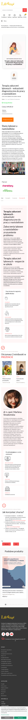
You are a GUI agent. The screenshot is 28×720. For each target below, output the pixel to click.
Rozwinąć (7, 302)
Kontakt (3, 703)
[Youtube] (12, 634)
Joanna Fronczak (6, 382)
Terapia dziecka (4, 669)
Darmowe (3, 689)
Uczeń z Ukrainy (4, 671)
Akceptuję (20, 717)
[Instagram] (8, 634)
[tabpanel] (14, 577)
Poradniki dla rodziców (6, 663)
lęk (16, 544)
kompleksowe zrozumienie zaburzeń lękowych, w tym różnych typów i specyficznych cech (12, 305)
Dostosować (8, 317)
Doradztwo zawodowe (6, 649)
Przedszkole (4, 667)
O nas (2, 701)
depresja (6, 544)
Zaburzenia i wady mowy (6, 673)
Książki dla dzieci (5, 657)
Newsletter (3, 695)
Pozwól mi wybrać (5, 714)
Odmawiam (7, 717)
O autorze (14, 198)
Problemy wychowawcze (7, 665)
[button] (14, 21)
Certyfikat (7, 479)
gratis (3, 376)
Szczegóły (7, 198)
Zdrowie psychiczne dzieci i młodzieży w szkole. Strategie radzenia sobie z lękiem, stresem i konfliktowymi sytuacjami (12, 592)
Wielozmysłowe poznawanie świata (6, 380)
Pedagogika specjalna (6, 661)
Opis (2, 198)
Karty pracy (3, 685)
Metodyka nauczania (6, 659)
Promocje (3, 691)
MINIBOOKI (7, 492)
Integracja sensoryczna (6, 653)
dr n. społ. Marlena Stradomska (12, 99)
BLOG (2, 693)
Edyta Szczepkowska (21, 382)
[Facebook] (3, 634)
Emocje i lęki (4, 651)
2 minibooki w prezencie (10, 494)
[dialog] (14, 713)
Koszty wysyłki (5, 705)
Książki (2, 684)
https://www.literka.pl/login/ (19, 520)
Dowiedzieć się (8, 333)
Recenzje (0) (22, 198)
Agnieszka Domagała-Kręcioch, (9, 594)
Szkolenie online (9, 462)
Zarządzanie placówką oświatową (8, 675)
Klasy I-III (3, 655)
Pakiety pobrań (4, 687)
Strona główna (4, 25)
